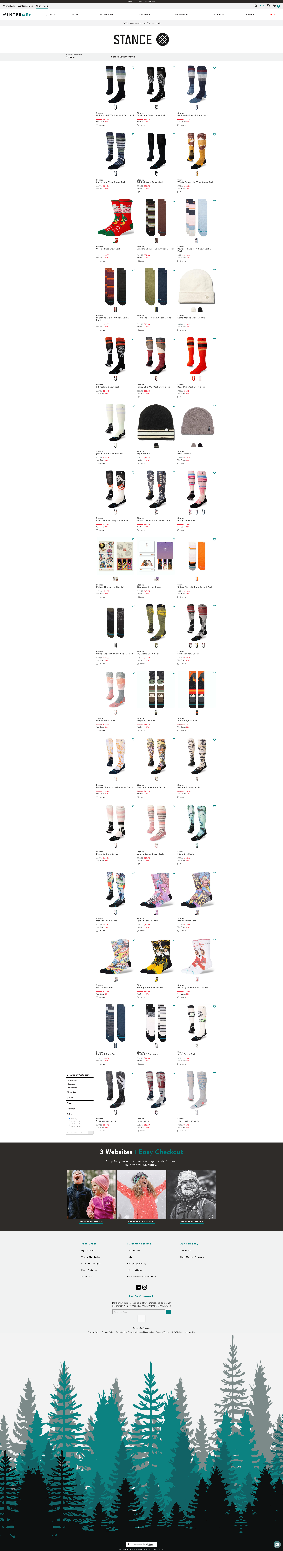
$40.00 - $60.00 (76, 1126)
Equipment (219, 14)
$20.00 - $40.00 (76, 1124)
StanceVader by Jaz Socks (187, 719)
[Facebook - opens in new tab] (138, 1287)
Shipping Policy (136, 1263)
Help (130, 1257)
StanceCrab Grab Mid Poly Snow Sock (112, 519)
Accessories (106, 14)
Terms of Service (163, 1332)
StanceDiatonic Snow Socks (107, 852)
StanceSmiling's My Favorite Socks (151, 986)
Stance (79, 54)
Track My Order (90, 1257)
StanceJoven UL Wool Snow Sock (109, 452)
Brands (250, 14)
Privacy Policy (93, 1332)
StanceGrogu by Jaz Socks (147, 719)
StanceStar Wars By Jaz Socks (149, 586)
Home (68, 54)
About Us (185, 1250)
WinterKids (9, 6)
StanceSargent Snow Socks (188, 652)
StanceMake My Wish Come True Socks (194, 986)
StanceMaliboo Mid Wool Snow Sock (192, 114)
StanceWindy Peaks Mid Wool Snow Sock (195, 181)
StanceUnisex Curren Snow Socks (150, 852)
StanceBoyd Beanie (143, 452)
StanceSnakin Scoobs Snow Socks (151, 786)
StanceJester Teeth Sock (186, 1053)
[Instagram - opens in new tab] (144, 1287)
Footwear (144, 14)
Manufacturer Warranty (141, 1276)
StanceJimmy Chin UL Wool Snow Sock (153, 385)
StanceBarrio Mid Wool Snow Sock (151, 114)
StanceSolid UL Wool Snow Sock (150, 181)
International (135, 1270)
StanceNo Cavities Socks (105, 986)
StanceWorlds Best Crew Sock (108, 247)
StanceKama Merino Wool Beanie (191, 316)
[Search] (91, 1133)
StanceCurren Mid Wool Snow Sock (110, 181)
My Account (88, 1250)
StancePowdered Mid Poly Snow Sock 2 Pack (194, 248)
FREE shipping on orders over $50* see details (142, 23)
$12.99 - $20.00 (76, 1121)
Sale (272, 14)
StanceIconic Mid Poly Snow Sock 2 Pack (154, 316)
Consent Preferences (141, 1328)
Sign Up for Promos (192, 1257)
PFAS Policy (177, 1332)
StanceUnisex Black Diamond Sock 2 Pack (114, 652)
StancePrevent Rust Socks (187, 919)
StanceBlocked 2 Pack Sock (147, 1053)
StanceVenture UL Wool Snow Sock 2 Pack (155, 247)
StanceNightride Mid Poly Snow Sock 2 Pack (113, 317)
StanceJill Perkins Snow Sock (107, 385)
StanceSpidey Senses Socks (147, 919)
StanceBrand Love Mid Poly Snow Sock (153, 519)
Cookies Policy (108, 1332)
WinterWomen (25, 6)
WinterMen (42, 6)
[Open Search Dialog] (256, 5)
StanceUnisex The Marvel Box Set (110, 586)
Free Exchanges (91, 1263)
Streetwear (181, 14)
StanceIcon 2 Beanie (184, 452)
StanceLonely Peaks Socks (106, 719)
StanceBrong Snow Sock (186, 519)
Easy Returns (89, 1270)
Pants (75, 14)
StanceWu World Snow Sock (148, 652)
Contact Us (134, 1250)
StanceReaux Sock (143, 1119)
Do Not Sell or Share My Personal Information (135, 1332)
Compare (101, 125)
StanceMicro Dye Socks (185, 852)
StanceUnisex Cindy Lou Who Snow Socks (114, 786)
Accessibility (190, 1332)
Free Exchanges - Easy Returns (141, 1)
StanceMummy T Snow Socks (188, 786)
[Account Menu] (268, 5)
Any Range (74, 1119)
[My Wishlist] (262, 5)
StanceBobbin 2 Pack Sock (106, 1053)
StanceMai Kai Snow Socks (106, 919)
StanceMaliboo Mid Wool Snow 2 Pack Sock (115, 114)
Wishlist (86, 1276)
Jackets (51, 14)
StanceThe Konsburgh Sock (188, 1119)
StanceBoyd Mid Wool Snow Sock (191, 385)
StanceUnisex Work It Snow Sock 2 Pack (195, 586)
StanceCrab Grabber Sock (106, 1119)
